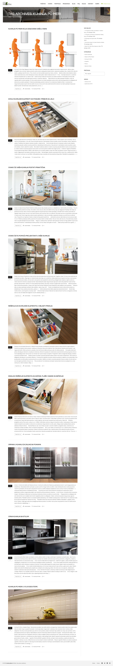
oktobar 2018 (88, 81)
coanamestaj (27, 88)
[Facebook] (102, 663)
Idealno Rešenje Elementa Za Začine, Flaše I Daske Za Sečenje (36, 376)
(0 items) (106, 3)
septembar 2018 (88, 83)
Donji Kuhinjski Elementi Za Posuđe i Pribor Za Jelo (31, 99)
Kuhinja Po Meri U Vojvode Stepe (23, 587)
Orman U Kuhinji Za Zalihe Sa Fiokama (24, 444)
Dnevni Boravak (88, 54)
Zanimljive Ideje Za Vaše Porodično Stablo (94, 42)
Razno (86, 63)
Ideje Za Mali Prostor (89, 56)
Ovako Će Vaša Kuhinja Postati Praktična (26, 167)
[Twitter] (104, 663)
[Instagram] (107, 663)
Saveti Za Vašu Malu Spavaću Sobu (93, 46)
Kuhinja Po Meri (36, 88)
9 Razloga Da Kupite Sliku (91, 38)
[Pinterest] (109, 663)
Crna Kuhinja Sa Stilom (18, 516)
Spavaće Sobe (88, 66)
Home (9, 17)
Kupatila (87, 61)
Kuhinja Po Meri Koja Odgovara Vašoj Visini (27, 29)
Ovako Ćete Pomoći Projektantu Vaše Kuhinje (29, 236)
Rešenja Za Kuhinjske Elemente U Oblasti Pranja (30, 306)
